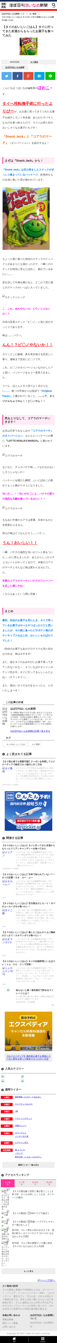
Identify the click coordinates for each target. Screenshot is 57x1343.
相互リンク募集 (10, 1323)
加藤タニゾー (20, 1125)
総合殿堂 (49, 1183)
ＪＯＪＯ (19, 1153)
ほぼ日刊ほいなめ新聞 (14, 67)
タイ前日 (7, 1183)
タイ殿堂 (21, 1183)
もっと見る (28, 1271)
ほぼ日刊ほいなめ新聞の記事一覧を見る (30, 731)
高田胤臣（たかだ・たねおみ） (28, 1097)
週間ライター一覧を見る (28, 1165)
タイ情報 (36, 744)
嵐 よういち (20, 1150)
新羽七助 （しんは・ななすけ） (28, 1157)
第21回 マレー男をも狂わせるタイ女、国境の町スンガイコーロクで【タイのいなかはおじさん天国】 (33, 1233)
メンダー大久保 (21, 1136)
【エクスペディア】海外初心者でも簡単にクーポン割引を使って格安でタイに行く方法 (28, 1057)
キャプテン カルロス (24, 1104)
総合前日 (35, 1183)
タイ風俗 (34, 62)
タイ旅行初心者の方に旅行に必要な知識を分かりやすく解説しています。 (35, 997)
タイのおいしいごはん (15, 744)
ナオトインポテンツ (23, 1118)
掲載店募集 (7, 1319)
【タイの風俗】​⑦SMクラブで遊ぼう (30, 1213)
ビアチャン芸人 (21, 1142)
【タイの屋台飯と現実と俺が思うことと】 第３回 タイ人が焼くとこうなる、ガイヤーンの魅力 (33, 1194)
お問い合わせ (9, 1326)
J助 (16, 1111)
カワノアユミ (20, 1133)
